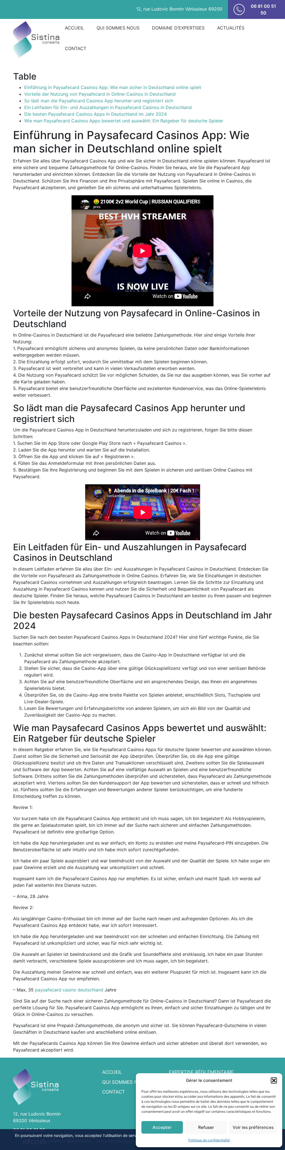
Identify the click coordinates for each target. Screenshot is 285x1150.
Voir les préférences (253, 1127)
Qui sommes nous (118, 28)
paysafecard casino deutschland (69, 990)
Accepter (162, 1127)
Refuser (206, 1127)
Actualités (230, 28)
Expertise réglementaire (201, 1072)
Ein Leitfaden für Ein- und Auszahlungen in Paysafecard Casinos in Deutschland (108, 107)
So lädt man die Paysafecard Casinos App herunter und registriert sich (98, 100)
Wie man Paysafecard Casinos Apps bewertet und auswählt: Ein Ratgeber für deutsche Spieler (123, 121)
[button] (274, 1080)
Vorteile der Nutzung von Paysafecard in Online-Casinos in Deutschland (100, 94)
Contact (75, 48)
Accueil (74, 28)
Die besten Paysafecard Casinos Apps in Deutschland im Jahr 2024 (95, 114)
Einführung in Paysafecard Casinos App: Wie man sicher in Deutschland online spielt (112, 87)
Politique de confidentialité (209, 1140)
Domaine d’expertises (178, 28)
